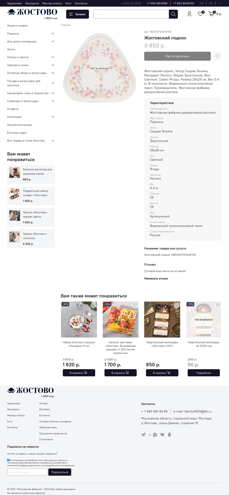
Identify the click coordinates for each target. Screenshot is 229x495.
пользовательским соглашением (58, 465)
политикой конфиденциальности (23, 465)
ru (220, 3)
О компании (46, 439)
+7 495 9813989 (157, 3)
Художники (14, 3)
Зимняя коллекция (19, 125)
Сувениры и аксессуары (23, 101)
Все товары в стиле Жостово (26, 140)
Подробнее (203, 373)
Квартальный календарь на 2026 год (204, 344)
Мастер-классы (52, 3)
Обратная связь (48, 427)
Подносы (13, 33)
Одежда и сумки (17, 65)
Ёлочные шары (16, 132)
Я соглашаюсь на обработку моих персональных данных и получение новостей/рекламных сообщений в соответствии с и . (41, 463)
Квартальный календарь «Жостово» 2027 (162, 344)
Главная (66, 25)
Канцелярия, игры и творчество (27, 93)
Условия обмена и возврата (55, 421)
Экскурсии (32, 3)
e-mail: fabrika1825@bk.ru (192, 411)
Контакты (81, 3)
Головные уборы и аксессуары (27, 73)
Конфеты (13, 109)
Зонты (11, 49)
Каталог (80, 14)
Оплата (43, 403)
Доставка (44, 409)
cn (201, 3)
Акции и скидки (17, 25)
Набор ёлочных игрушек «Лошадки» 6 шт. (79, 344)
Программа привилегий (53, 433)
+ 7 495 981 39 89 (154, 411)
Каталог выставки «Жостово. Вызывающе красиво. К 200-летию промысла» (120, 347)
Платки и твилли (18, 57)
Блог (68, 3)
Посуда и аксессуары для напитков (23, 83)
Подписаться (59, 472)
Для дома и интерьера (21, 41)
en (211, 3)
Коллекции (14, 116)
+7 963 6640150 (183, 3)
